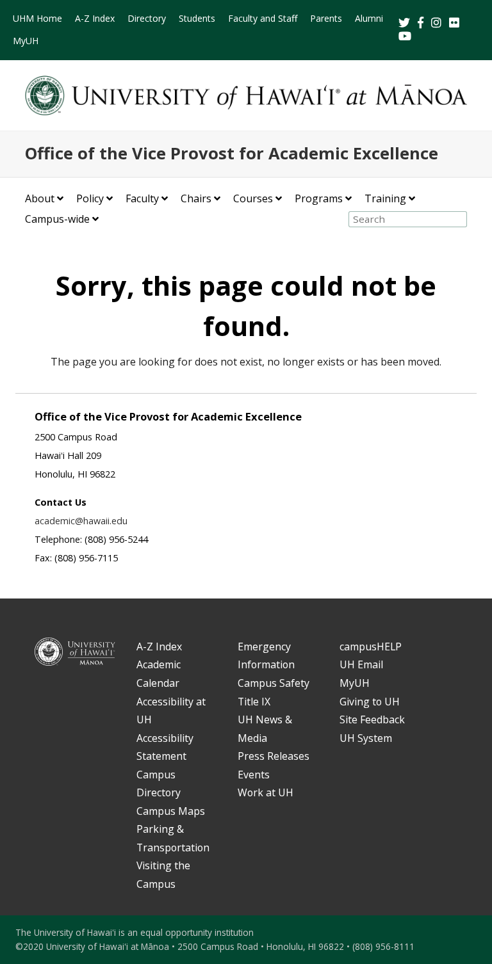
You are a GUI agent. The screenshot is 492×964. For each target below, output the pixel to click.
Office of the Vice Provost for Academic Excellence (231, 153)
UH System (366, 738)
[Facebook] (422, 23)
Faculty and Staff (262, 18)
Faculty (142, 198)
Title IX (254, 702)
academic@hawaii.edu (81, 521)
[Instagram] (437, 23)
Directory (146, 18)
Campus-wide (57, 219)
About (39, 198)
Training (385, 198)
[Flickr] (455, 23)
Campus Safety (273, 683)
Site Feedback (372, 719)
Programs (319, 198)
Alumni (369, 18)
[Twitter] (405, 23)
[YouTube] (404, 37)
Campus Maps (170, 811)
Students (197, 18)
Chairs (196, 198)
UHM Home (37, 18)
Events (254, 774)
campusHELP (371, 646)
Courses (253, 198)
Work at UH (265, 792)
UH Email (361, 664)
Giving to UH (370, 702)
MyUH (25, 41)
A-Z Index (95, 18)
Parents (326, 18)
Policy (90, 198)
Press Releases (273, 756)
